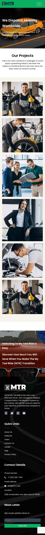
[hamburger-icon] (39, 3)
